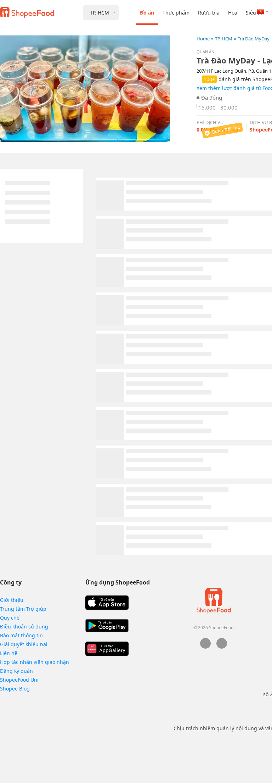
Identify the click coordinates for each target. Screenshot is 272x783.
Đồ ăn (147, 12)
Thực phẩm (176, 12)
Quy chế (9, 617)
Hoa (232, 12)
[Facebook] (205, 646)
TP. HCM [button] (99, 12)
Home (203, 38)
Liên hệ (8, 653)
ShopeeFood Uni (19, 679)
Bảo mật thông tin (21, 635)
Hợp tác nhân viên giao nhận (34, 662)
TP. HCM (223, 38)
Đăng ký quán (16, 670)
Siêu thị (255, 12)
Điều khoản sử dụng (24, 626)
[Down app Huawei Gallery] (107, 649)
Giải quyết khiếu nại (23, 644)
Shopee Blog (15, 688)
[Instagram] (221, 646)
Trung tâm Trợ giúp (23, 608)
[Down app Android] (107, 626)
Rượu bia (209, 12)
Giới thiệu (11, 600)
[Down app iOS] (107, 602)
